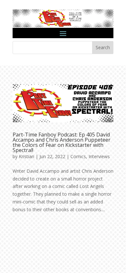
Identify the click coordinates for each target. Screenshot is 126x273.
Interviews (99, 156)
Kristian (26, 156)
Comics (78, 156)
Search (103, 47)
